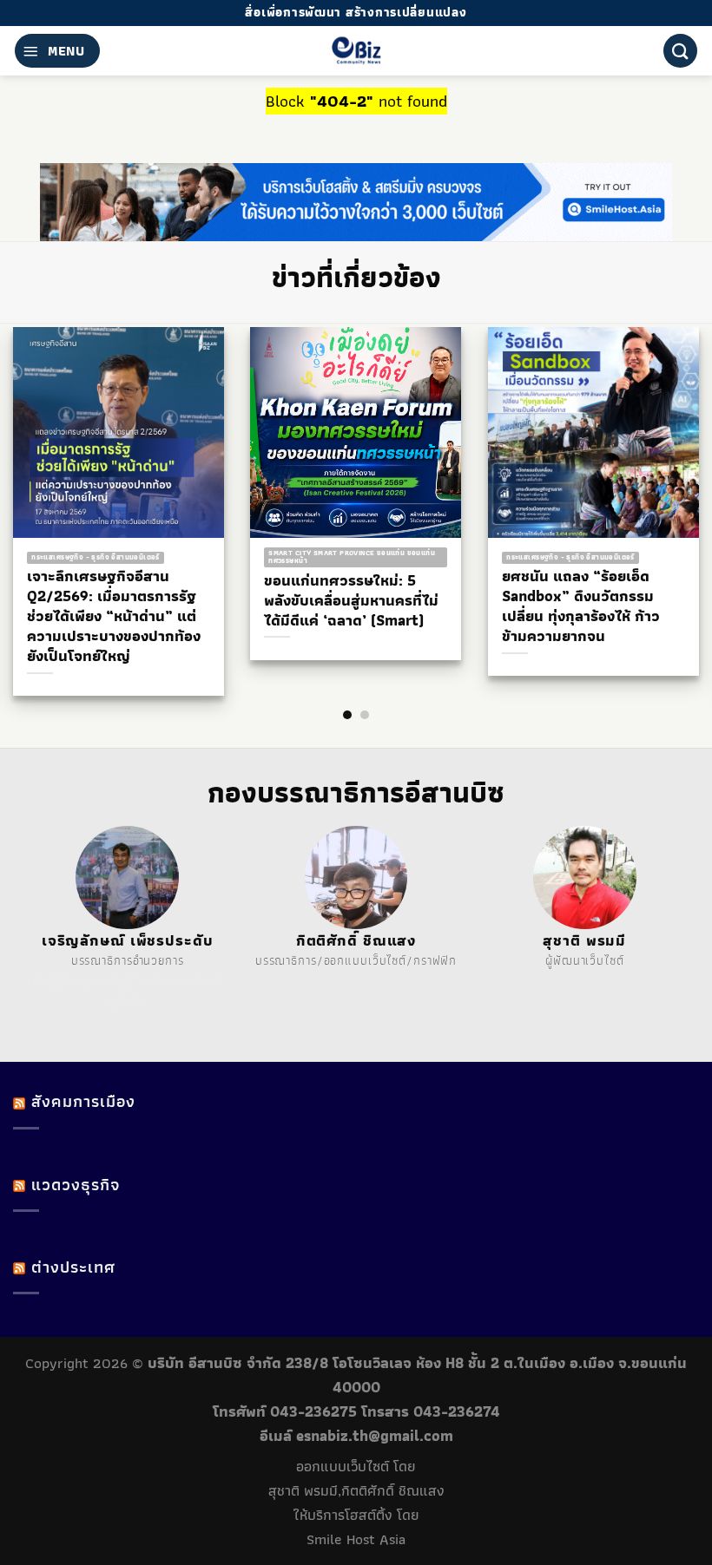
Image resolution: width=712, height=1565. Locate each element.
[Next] (666, 489)
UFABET (48, 982)
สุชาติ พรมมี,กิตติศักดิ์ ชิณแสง (356, 1490)
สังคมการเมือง (83, 1101)
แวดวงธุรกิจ (75, 1184)
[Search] (680, 51)
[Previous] (45, 489)
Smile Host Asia (356, 1539)
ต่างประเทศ (73, 1267)
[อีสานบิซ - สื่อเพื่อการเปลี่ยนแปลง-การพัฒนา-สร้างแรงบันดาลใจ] (356, 50)
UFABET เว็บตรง (144, 982)
